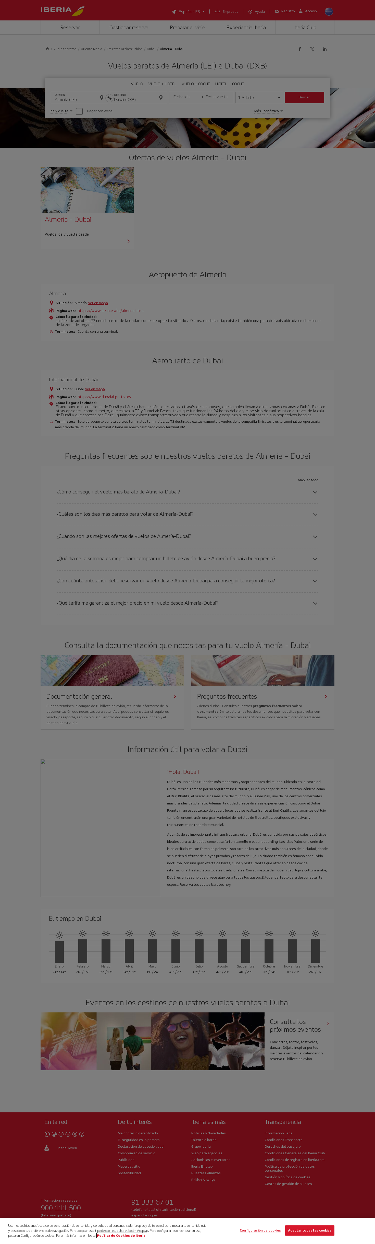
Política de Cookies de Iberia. (121, 1235)
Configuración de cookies (260, 1230)
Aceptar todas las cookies (309, 1230)
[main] (187, 1231)
